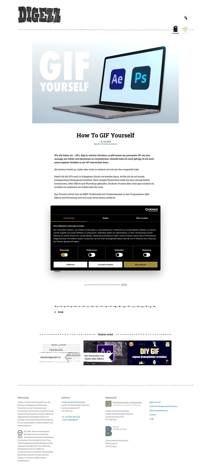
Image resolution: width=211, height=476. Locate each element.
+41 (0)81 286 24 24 (72, 417)
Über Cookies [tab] (142, 218)
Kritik (60, 312)
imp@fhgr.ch (73, 420)
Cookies (152, 414)
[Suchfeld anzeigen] (185, 18)
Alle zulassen (140, 264)
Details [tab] (106, 218)
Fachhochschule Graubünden (73, 402)
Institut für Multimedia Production (163, 406)
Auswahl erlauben (105, 264)
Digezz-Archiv (155, 402)
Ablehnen (70, 264)
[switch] (91, 255)
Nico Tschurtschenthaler (107, 144)
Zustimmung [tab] (68, 218)
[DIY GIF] (149, 353)
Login (151, 419)
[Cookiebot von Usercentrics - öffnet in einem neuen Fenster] (147, 210)
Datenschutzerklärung (158, 410)
